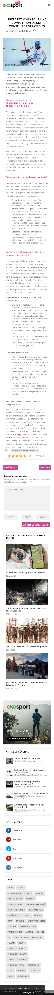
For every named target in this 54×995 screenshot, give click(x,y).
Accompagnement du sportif (25, 450)
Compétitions (13, 915)
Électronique (23, 976)
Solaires (11, 943)
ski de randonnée (21, 937)
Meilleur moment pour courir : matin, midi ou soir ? (28, 782)
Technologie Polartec (17, 954)
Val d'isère (21, 971)
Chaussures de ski (15, 904)
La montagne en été (36, 921)
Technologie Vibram (16, 965)
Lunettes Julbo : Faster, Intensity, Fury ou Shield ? (29, 806)
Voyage (11, 976)
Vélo (26, 812)
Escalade (38, 915)
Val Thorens (34, 971)
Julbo (27, 810)
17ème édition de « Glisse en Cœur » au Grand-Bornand (26, 609)
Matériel (29, 932)
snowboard (37, 937)
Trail (41, 761)
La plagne (12, 926)
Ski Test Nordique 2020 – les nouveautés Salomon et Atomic (26, 683)
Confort (26, 915)
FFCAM (10, 921)
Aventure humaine (15, 899)
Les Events (23, 31)
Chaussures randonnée (35, 904)
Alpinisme (39, 893)
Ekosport (23, 988)
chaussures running (16, 910)
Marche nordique (15, 932)
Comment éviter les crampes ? (28, 758)
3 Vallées (21, 888)
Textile (10, 971)
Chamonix (30, 899)
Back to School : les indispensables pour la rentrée (29, 771)
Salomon (17, 798)
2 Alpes (10, 888)
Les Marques (37, 796)
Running (36, 761)
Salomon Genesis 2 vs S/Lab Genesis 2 (31, 793)
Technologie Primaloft (17, 959)
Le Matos (28, 761)
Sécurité (21, 943)
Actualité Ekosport (32, 775)
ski (26, 255)
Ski (30, 31)
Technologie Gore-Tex (17, 948)
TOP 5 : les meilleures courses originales (26, 646)
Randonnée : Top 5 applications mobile (25, 572)
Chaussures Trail (35, 910)
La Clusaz (20, 921)
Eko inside (43, 775)
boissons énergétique (16, 434)
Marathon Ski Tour (28, 926)
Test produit (33, 965)
